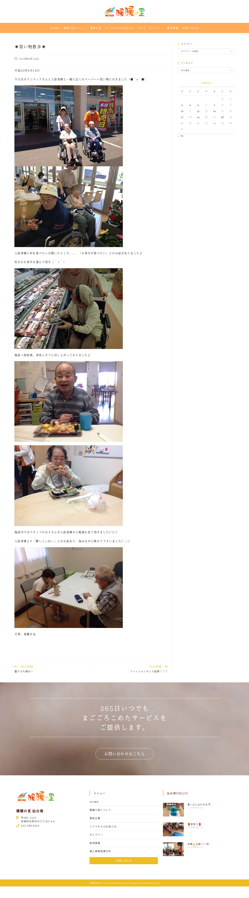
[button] (124, 753)
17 (182, 117)
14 (214, 111)
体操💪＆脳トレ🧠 (198, 844)
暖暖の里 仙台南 (29, 811)
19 (198, 117)
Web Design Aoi (151, 883)
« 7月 (180, 136)
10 (182, 111)
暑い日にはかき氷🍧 (199, 804)
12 (198, 111)
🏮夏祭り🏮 (194, 824)
